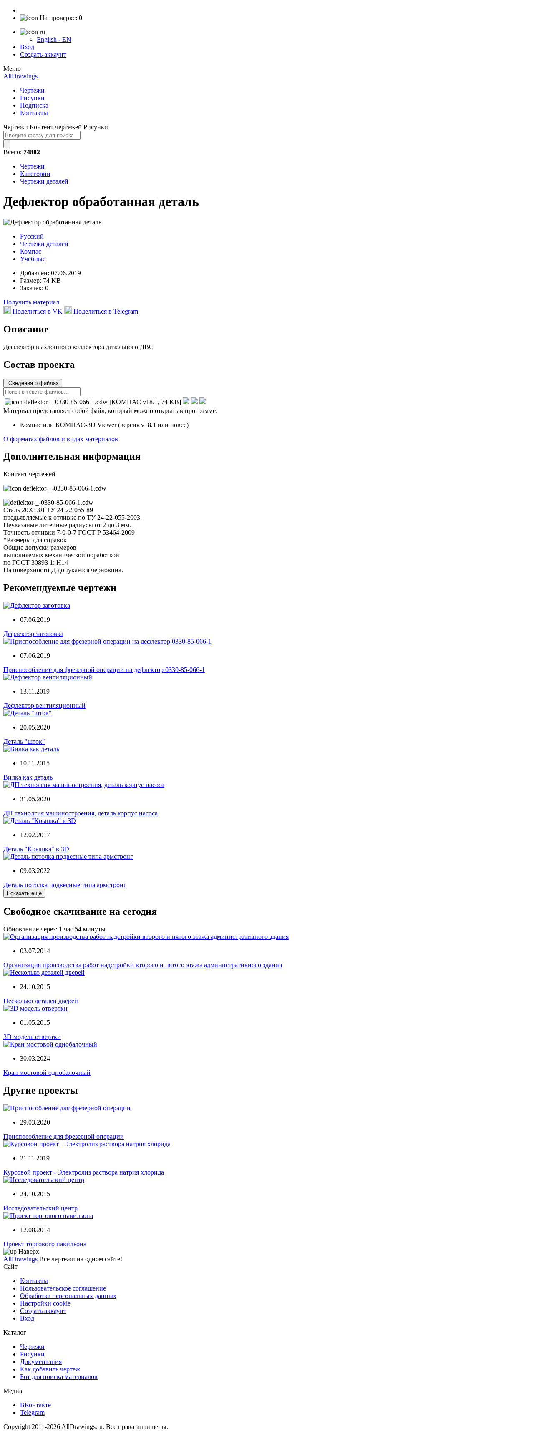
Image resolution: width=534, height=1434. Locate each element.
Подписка (34, 105)
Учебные (32, 258)
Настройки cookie (45, 1303)
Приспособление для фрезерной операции (63, 1136)
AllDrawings (20, 76)
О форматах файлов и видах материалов (60, 439)
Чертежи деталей (44, 181)
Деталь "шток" (24, 741)
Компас (30, 251)
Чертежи (32, 90)
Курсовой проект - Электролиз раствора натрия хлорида (83, 1172)
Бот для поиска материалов (59, 1376)
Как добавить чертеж (50, 1369)
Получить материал (31, 302)
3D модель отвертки (32, 1036)
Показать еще (24, 893)
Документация (41, 1361)
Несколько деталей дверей (40, 1000)
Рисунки (32, 97)
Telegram (32, 1412)
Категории (35, 173)
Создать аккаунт (43, 54)
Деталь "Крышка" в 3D (36, 849)
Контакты (34, 112)
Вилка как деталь (28, 777)
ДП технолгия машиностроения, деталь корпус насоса (80, 813)
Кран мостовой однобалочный (47, 1072)
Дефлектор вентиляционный (44, 705)
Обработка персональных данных (68, 1295)
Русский (32, 236)
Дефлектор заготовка (33, 633)
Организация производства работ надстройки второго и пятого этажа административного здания (142, 965)
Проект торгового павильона (44, 1244)
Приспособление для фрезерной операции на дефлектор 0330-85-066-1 (104, 669)
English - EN (54, 39)
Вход (27, 46)
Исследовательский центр (40, 1208)
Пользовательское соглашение (63, 1288)
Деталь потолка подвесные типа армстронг (64, 884)
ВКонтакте (35, 1405)
